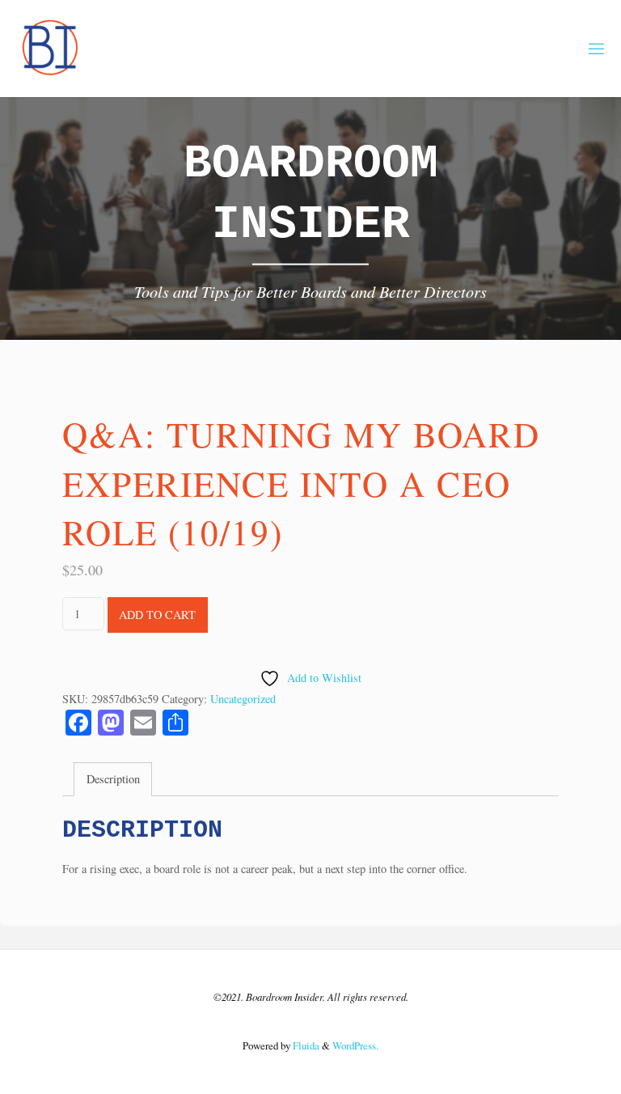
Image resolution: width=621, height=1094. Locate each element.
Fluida (304, 1045)
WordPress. (355, 1045)
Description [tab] (113, 779)
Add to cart (157, 614)
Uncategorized (243, 698)
